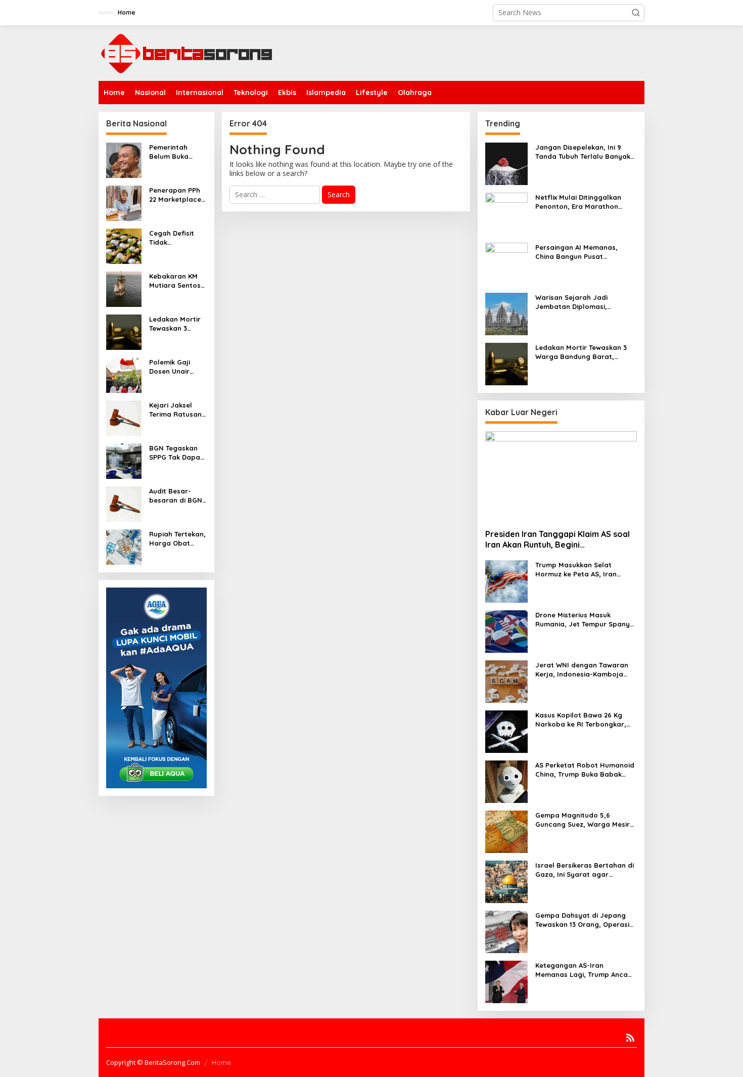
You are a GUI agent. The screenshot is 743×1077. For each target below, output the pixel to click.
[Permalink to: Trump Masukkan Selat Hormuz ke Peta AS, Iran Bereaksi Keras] (506, 581)
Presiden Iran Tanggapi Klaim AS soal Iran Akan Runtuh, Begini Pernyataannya (557, 539)
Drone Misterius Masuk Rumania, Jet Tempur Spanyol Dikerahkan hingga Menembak (585, 620)
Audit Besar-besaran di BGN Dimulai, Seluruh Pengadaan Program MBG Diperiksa (176, 496)
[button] (635, 12)
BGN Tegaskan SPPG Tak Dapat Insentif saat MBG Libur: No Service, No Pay (176, 453)
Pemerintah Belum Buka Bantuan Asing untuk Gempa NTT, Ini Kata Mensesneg (173, 152)
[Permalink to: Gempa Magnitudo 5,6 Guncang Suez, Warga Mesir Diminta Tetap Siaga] (506, 831)
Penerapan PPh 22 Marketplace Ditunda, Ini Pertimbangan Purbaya (175, 195)
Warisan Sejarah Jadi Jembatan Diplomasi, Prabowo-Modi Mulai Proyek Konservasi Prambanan (582, 302)
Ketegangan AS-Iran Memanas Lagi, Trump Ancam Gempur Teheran (584, 970)
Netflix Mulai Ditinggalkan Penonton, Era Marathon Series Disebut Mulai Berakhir (584, 202)
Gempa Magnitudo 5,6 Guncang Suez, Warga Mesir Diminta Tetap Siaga (582, 820)
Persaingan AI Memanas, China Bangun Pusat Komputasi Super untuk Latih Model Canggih (583, 252)
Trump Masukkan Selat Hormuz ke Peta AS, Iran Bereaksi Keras (576, 569)
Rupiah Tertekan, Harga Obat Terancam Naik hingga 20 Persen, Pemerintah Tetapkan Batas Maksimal (177, 539)
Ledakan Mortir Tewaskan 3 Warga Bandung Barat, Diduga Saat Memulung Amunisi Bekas (176, 324)
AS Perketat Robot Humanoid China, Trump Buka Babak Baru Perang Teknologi (584, 770)
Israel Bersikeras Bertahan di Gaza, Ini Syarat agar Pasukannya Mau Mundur (584, 870)
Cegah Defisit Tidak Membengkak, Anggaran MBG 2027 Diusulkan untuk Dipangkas (177, 238)
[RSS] (630, 1037)
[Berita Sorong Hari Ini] (187, 52)
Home (221, 1062)
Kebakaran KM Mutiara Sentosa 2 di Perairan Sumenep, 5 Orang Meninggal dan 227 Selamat (177, 281)
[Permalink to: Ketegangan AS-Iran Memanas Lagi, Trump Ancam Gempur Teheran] (506, 981)
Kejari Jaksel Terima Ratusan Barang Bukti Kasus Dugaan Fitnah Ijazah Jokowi (175, 410)
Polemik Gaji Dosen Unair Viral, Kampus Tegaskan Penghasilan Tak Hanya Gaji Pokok (176, 367)
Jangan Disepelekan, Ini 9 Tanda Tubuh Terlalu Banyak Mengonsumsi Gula (582, 152)
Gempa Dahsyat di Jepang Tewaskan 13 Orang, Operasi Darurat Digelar (582, 920)
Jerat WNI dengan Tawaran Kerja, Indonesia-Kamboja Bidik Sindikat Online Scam (581, 670)
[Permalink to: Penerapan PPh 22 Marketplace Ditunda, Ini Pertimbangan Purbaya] (124, 202)
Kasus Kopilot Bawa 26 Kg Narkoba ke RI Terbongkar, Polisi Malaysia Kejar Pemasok (586, 720)
